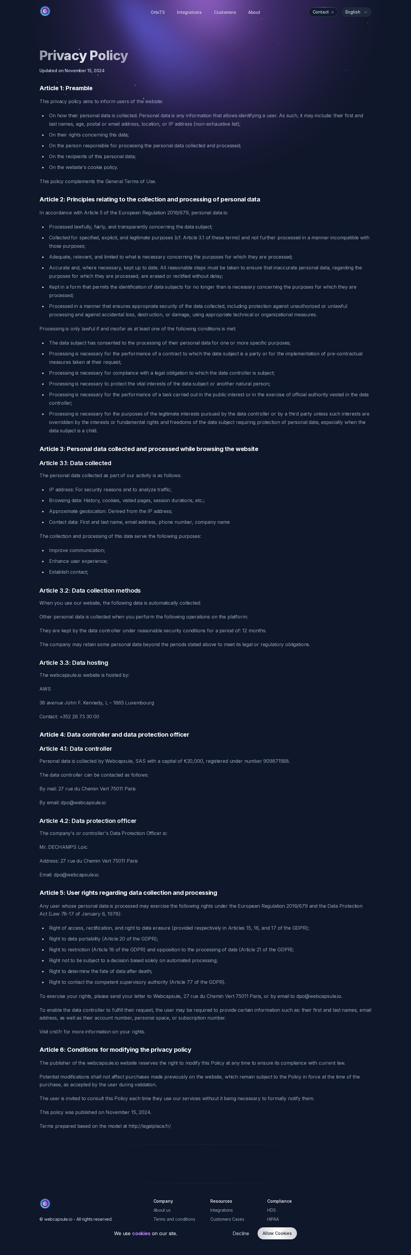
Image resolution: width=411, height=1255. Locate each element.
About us (162, 1210)
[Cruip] (45, 11)
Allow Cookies (277, 1233)
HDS (271, 1210)
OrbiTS (158, 12)
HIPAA (273, 1219)
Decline (241, 1233)
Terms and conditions (174, 1219)
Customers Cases (227, 1219)
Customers (225, 12)
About (254, 12)
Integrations (189, 12)
